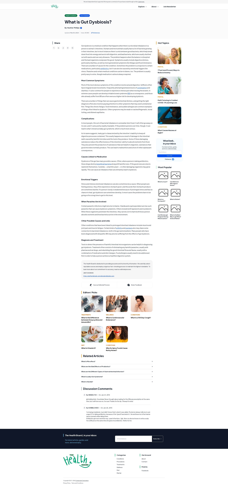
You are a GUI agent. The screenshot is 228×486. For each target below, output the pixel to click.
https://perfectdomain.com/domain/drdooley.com (98, 276)
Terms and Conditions (77, 483)
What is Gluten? (175, 199)
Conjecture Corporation (82, 480)
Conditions (135, 315)
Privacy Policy (66, 483)
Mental (160, 67)
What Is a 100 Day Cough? (141, 318)
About (144, 459)
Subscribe (169, 155)
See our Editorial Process (101, 285)
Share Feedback (136, 285)
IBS (129, 93)
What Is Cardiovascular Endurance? (115, 319)
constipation (142, 88)
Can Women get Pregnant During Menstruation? (163, 216)
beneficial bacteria (104, 164)
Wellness (110, 315)
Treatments (86, 315)
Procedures (120, 462)
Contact (144, 462)
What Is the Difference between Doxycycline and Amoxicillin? (91, 320)
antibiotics (105, 68)
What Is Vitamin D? (88, 348)
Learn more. (141, 1)
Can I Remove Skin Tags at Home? (174, 183)
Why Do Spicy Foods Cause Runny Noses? (116, 349)
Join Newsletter (169, 7)
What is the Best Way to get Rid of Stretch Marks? (175, 216)
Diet (83, 345)
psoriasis (128, 228)
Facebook (145, 470)
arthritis (119, 228)
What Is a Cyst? (162, 182)
